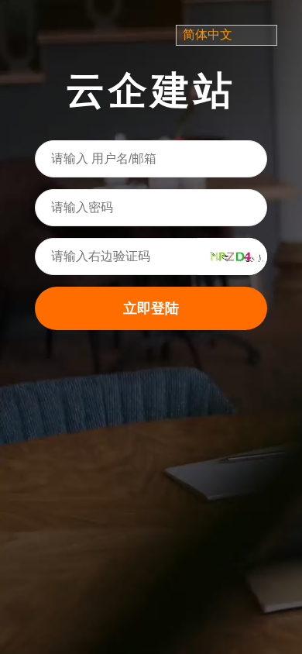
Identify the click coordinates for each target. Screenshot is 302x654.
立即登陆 (151, 308)
